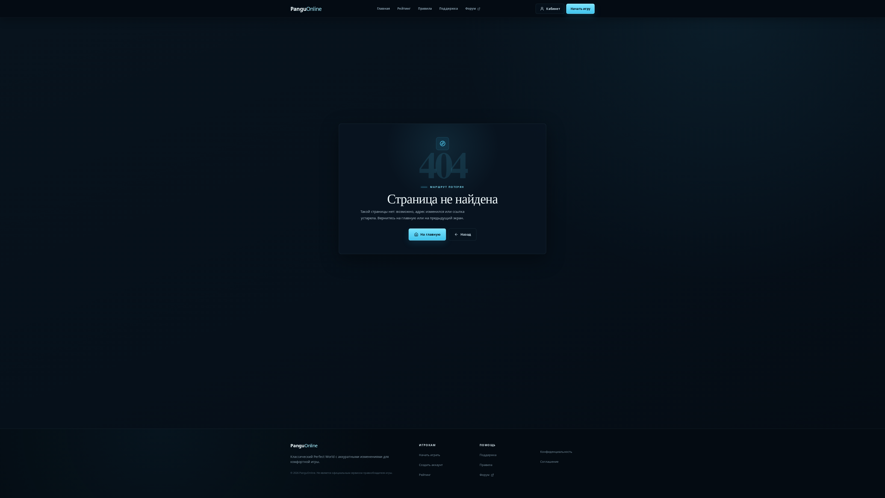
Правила (425, 8)
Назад (465, 234)
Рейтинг (403, 8)
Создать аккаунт (431, 465)
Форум (470, 8)
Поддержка (448, 8)
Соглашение (549, 461)
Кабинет (553, 9)
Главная (383, 8)
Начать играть (429, 455)
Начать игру (580, 9)
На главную (430, 234)
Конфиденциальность (556, 452)
